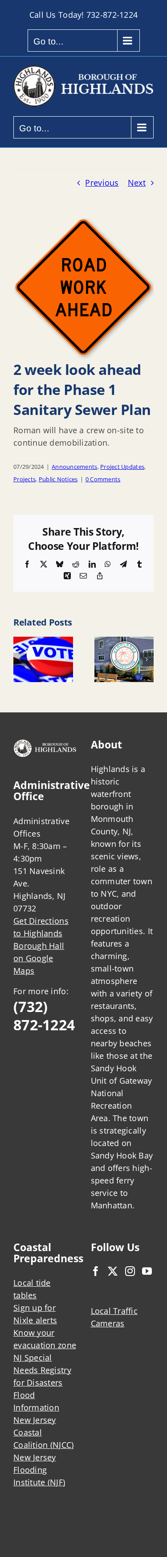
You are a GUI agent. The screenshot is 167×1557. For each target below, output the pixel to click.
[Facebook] (96, 1271)
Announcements (75, 467)
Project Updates (122, 467)
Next (137, 182)
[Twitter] (113, 1271)
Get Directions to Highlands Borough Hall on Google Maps (41, 945)
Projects (24, 479)
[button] (20, 659)
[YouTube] (147, 1271)
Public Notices (58, 479)
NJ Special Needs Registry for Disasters (42, 1370)
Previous (101, 182)
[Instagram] (130, 1271)
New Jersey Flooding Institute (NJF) (39, 1470)
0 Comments (103, 479)
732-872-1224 (112, 14)
